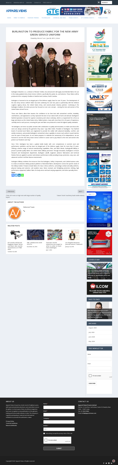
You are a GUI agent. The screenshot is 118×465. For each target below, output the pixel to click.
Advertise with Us (19, 2)
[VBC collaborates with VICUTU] (35, 235)
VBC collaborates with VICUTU (34, 243)
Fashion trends (33, 18)
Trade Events (73, 18)
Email (89, 363)
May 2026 (92, 341)
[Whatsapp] (22, 175)
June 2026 (92, 337)
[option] (99, 270)
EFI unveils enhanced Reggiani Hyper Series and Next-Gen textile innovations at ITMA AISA (15, 246)
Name (89, 354)
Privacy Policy (10, 421)
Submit (59, 448)
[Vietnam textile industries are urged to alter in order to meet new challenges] (54, 235)
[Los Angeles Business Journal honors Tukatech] (74, 235)
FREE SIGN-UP (47, 2)
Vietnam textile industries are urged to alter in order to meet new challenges (54, 245)
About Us (8, 2)
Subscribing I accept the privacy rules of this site (59, 433)
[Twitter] (16, 175)
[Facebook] (13, 175)
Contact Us (37, 2)
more (29, 417)
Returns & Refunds (11, 425)
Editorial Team (41, 38)
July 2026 (91, 332)
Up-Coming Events (87, 18)
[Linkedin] (19, 175)
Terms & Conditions (11, 423)
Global (58, 38)
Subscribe (29, 2)
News (9, 18)
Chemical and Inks (59, 18)
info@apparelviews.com (89, 413)
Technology (45, 18)
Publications (103, 18)
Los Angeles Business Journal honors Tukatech (74, 243)
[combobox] (46, 429)
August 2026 (93, 328)
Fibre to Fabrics (19, 18)
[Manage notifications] (113, 460)
